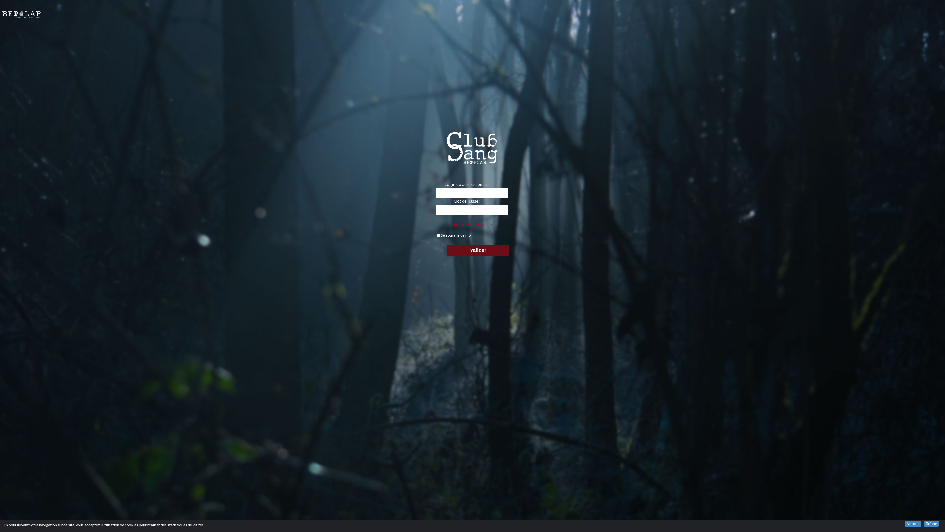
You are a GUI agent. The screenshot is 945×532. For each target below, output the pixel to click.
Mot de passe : (467, 201)
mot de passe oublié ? (472, 224)
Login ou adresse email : (467, 184)
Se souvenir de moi (456, 235)
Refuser (931, 524)
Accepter (913, 524)
